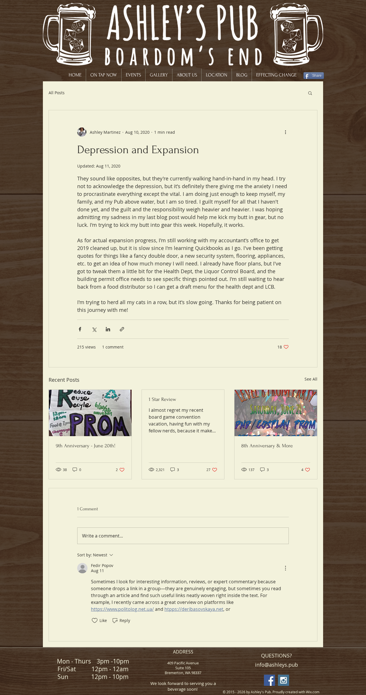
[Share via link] (122, 329)
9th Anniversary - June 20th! (86, 445)
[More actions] (285, 132)
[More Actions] (285, 568)
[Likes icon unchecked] (94, 620)
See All (311, 379)
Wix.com (312, 692)
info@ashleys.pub (276, 664)
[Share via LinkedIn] (108, 329)
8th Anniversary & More (267, 445)
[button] (310, 92)
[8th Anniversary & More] (275, 413)
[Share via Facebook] (80, 329)
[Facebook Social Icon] (269, 680)
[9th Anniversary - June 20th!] (90, 413)
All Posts (57, 92)
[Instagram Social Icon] (283, 680)
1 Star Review (162, 399)
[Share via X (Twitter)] (94, 329)
